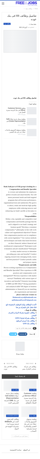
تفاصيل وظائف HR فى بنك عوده (23, 328)
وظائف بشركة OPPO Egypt (25, 318)
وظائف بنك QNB (29, 323)
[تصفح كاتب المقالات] (20, 346)
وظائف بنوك (7, 23)
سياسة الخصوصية (15, 450)
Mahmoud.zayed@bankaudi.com (24, 297)
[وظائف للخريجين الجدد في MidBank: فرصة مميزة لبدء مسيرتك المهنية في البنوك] (11, 411)
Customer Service (12, 415)
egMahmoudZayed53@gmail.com (24, 300)
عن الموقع (26, 450)
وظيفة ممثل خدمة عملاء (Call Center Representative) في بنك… (15, 121)
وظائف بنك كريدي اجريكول (25, 321)
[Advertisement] (20, 75)
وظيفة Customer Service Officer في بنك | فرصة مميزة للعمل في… (15, 110)
